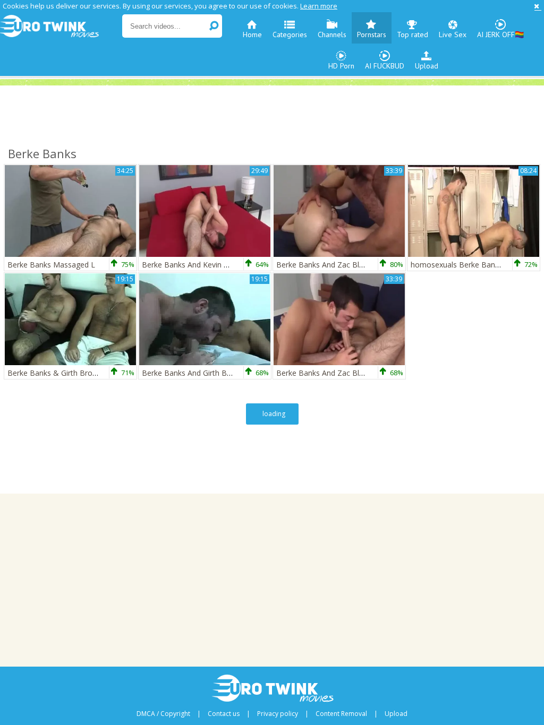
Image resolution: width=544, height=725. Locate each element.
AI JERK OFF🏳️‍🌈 (500, 34)
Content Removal (341, 714)
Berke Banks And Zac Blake (323, 373)
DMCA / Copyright (163, 714)
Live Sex (452, 34)
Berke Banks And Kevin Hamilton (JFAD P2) (216, 265)
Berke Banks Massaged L (51, 265)
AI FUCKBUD (384, 66)
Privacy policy (277, 714)
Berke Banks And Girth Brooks (194, 373)
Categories (290, 34)
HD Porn (341, 66)
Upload (426, 66)
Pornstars (371, 34)
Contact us (224, 714)
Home (252, 34)
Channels (332, 34)
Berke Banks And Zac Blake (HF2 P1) (339, 265)
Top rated (412, 34)
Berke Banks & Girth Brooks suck (64, 373)
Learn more (318, 6)
